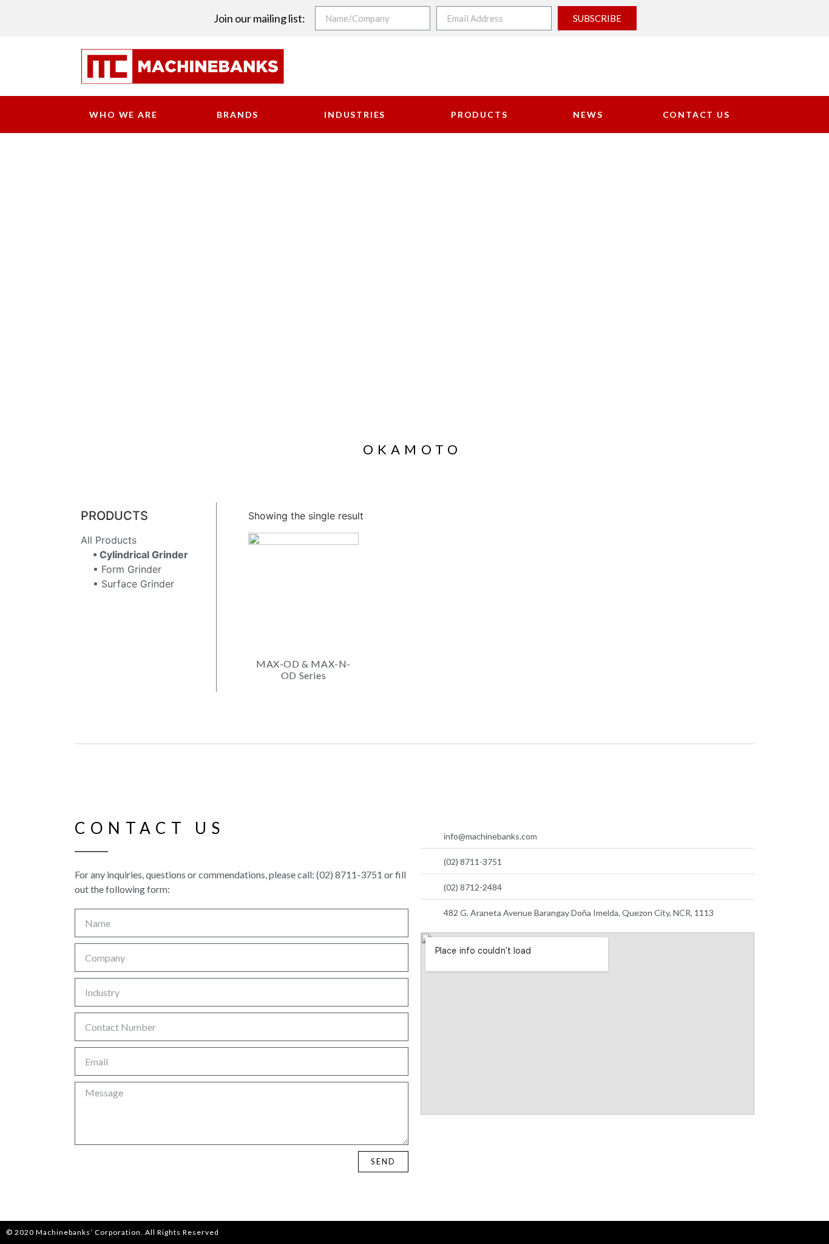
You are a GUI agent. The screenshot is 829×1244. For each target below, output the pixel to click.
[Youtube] (462, 1139)
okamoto (412, 449)
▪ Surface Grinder (133, 584)
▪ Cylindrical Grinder (140, 555)
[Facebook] (433, 1139)
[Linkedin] (490, 1139)
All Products (109, 540)
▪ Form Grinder (127, 569)
